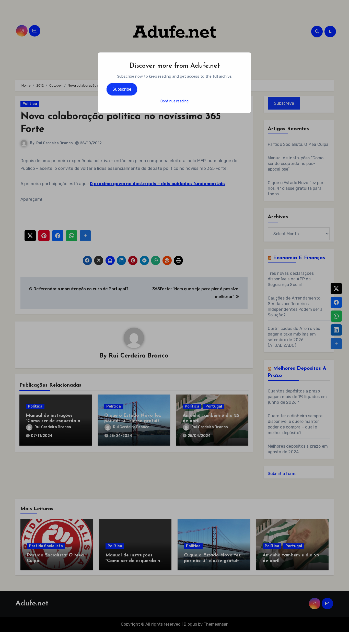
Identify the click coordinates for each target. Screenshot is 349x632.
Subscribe (121, 89)
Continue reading (174, 101)
